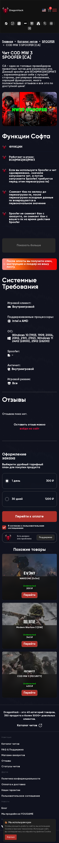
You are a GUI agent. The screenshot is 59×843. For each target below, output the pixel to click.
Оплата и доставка (13, 784)
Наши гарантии (10, 790)
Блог (4, 808)
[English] (44, 10)
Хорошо (11, 837)
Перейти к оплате (29, 516)
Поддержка (45, 537)
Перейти (29, 595)
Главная (7, 41)
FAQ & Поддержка (12, 749)
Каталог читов (27, 41)
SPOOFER (48, 41)
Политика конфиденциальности (20, 778)
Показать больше (29, 245)
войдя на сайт (29, 428)
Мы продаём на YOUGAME (17, 814)
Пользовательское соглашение (20, 796)
